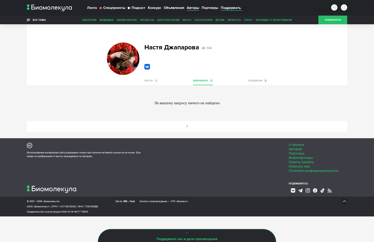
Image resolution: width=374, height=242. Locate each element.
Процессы (147, 19)
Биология (89, 19)
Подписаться (333, 20)
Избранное (202, 80)
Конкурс (154, 8)
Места (187, 19)
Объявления (174, 8)
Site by (125, 201)
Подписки (257, 80)
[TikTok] (322, 190)
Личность (234, 19)
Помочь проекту (301, 162)
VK (147, 67)
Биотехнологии (168, 19)
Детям (220, 19)
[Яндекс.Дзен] (315, 190)
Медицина (107, 19)
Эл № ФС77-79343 (78, 211)
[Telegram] (300, 191)
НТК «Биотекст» (179, 201)
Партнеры (210, 8)
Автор (150, 80)
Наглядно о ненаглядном (274, 19)
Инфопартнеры (301, 158)
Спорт (248, 19)
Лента (92, 8)
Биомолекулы (127, 19)
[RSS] (330, 191)
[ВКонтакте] (293, 190)
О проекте (296, 145)
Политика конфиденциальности (314, 171)
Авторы (193, 8)
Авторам (295, 149)
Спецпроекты (114, 8)
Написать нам (299, 166)
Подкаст (136, 8)
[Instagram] (308, 190)
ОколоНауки (203, 19)
